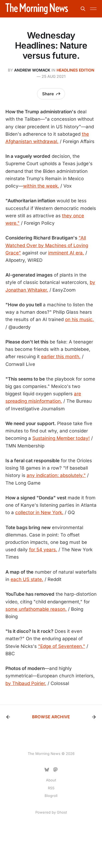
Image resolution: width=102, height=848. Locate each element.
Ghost (62, 812)
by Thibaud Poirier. (25, 683)
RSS (51, 788)
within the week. (41, 186)
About (51, 780)
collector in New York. (39, 512)
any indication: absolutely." (56, 475)
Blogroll (51, 795)
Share (48, 93)
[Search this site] (83, 9)
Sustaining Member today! (61, 438)
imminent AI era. (66, 253)
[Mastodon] (55, 769)
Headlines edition (75, 70)
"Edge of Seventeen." (61, 646)
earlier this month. (61, 356)
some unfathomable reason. (36, 609)
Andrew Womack (32, 70)
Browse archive (51, 716)
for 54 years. (43, 549)
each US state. (27, 579)
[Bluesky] (47, 769)
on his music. (79, 319)
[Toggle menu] (93, 9)
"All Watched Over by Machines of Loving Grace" (46, 245)
